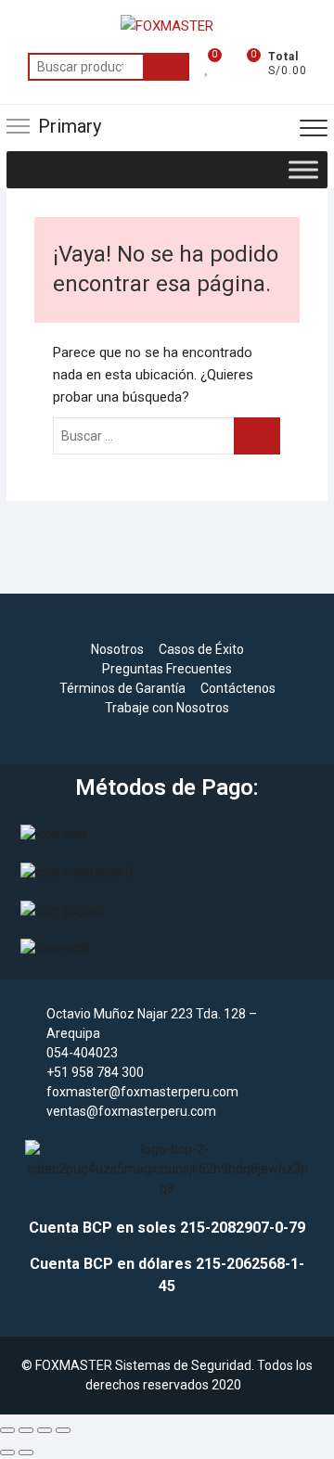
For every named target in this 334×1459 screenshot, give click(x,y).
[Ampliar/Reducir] (7, 1430)
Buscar (166, 67)
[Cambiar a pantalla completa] (26, 1430)
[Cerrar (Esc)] (63, 1430)
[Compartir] (44, 1430)
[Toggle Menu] (303, 170)
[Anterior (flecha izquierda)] (7, 1452)
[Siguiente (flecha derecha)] (26, 1452)
